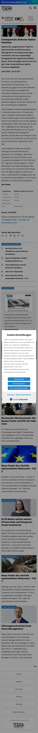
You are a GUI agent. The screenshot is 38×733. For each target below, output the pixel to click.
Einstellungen (19, 379)
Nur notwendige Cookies (19, 388)
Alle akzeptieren (19, 383)
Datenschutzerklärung (23, 395)
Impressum (11, 395)
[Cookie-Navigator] (19, 400)
